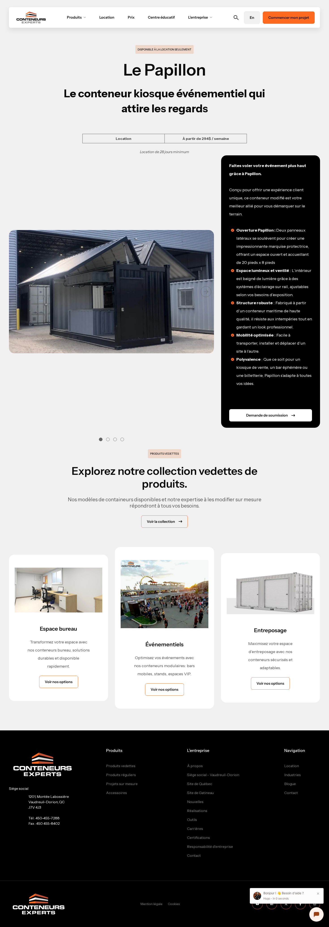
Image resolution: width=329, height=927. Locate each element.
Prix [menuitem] (131, 17)
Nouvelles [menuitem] (195, 802)
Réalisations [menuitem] (197, 811)
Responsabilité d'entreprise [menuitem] (210, 847)
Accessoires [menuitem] (116, 793)
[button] (206, 291)
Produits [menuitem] (74, 17)
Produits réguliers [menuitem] (121, 775)
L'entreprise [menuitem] (198, 17)
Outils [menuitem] (192, 820)
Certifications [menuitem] (198, 838)
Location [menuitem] (106, 17)
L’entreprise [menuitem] (198, 750)
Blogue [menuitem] (290, 784)
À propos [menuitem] (195, 766)
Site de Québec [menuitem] (199, 784)
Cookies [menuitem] (174, 904)
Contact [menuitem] (194, 855)
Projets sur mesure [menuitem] (122, 784)
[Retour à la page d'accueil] (31, 17)
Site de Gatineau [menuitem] (200, 793)
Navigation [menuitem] (294, 750)
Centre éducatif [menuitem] (161, 17)
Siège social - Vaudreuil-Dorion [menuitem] (213, 775)
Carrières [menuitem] (195, 829)
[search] (236, 18)
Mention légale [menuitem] (151, 904)
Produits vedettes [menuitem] (120, 766)
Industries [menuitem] (292, 775)
